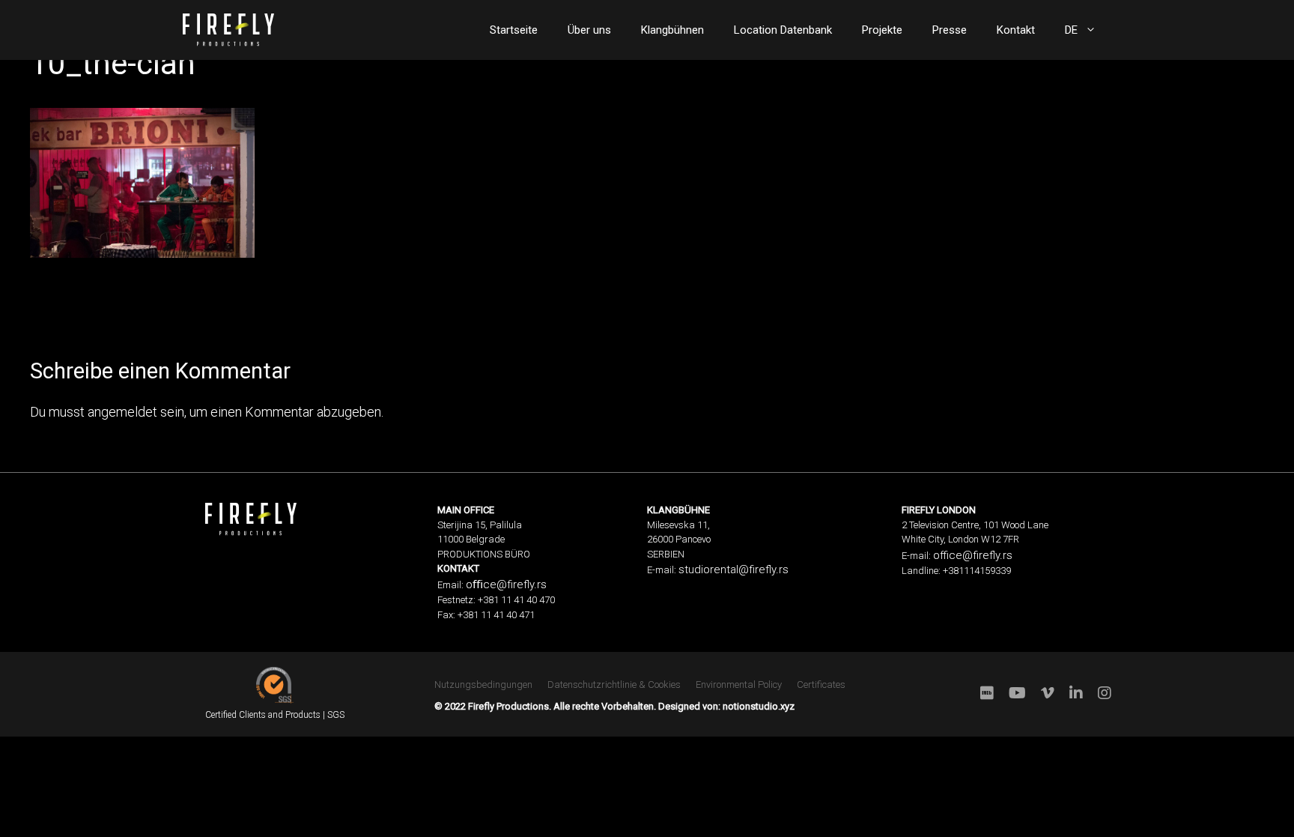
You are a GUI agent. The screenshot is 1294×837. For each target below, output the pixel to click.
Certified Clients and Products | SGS (274, 715)
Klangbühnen (672, 30)
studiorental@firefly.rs (733, 569)
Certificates (821, 684)
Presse (949, 30)
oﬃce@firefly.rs (506, 584)
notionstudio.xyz (759, 706)
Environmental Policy (739, 684)
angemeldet (122, 412)
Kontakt (1016, 30)
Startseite (514, 30)
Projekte (882, 30)
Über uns (589, 30)
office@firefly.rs (972, 555)
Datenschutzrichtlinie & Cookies (614, 684)
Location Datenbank (783, 30)
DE (1071, 30)
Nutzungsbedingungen (483, 684)
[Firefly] (228, 28)
